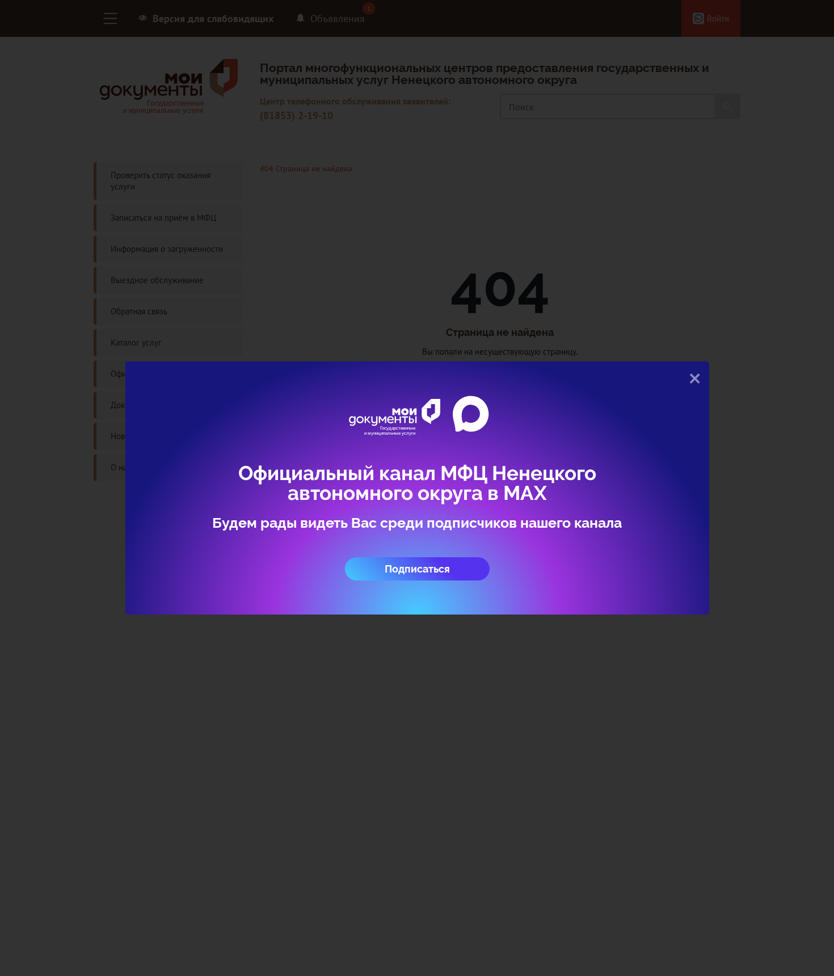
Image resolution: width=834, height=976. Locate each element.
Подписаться (417, 569)
